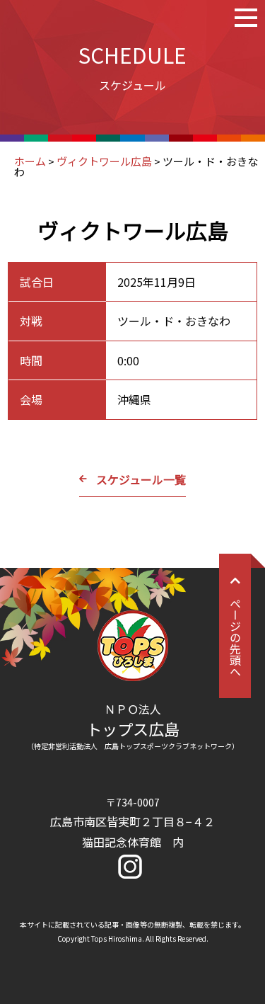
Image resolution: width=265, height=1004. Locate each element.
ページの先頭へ (235, 637)
